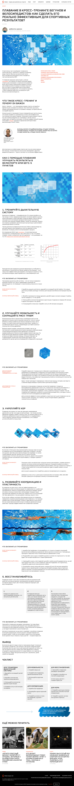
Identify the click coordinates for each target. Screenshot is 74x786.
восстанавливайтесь (46, 78)
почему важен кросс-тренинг (48, 70)
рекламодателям (55, 775)
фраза (11, 120)
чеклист (43, 82)
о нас (46, 775)
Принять (56, 784)
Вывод (42, 80)
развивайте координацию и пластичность (51, 77)
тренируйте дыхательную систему (49, 72)
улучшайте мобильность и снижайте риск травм (53, 74)
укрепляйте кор (44, 75)
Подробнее (50, 784)
